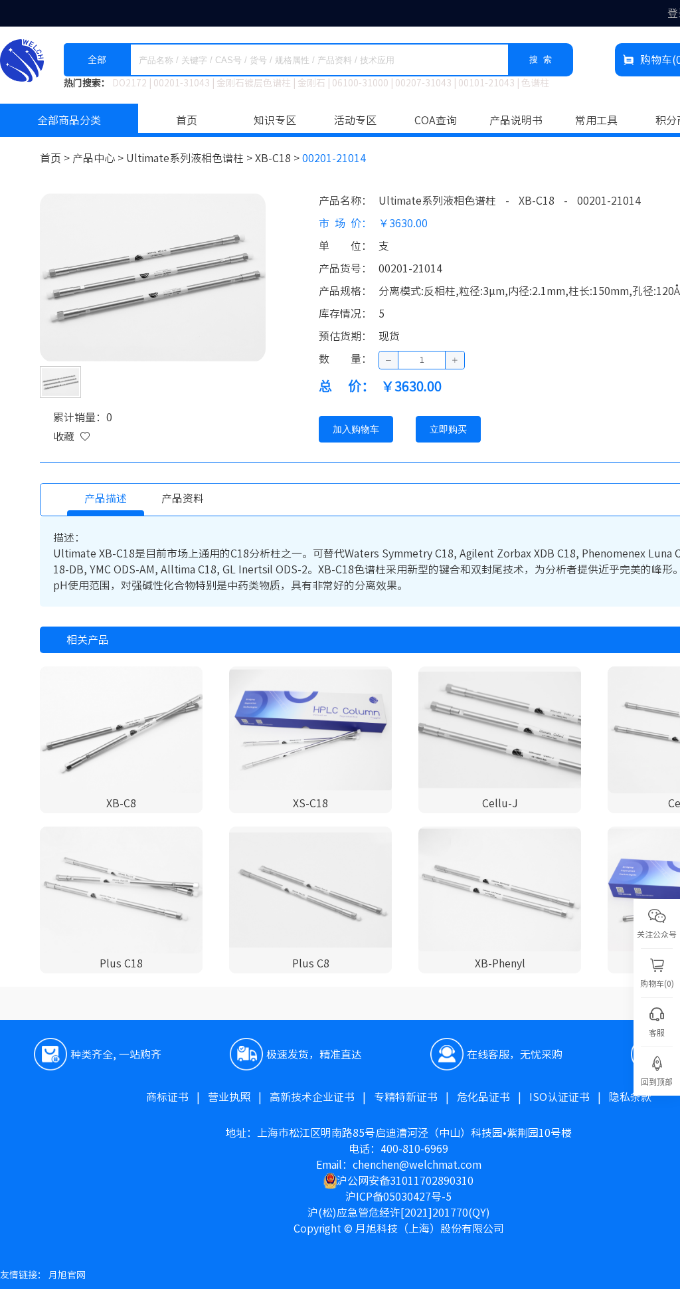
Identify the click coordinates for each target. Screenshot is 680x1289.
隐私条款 (630, 1097)
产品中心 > (99, 158)
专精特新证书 (415, 1097)
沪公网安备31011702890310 (405, 1180)
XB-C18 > (278, 158)
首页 (186, 120)
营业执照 (239, 1097)
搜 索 (540, 59)
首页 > (56, 158)
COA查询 (435, 120)
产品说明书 (516, 120)
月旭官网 (67, 1275)
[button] (388, 360)
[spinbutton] (422, 360)
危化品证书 (493, 1097)
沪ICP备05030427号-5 (398, 1196)
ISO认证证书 (569, 1097)
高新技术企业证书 (322, 1097)
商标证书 (177, 1097)
